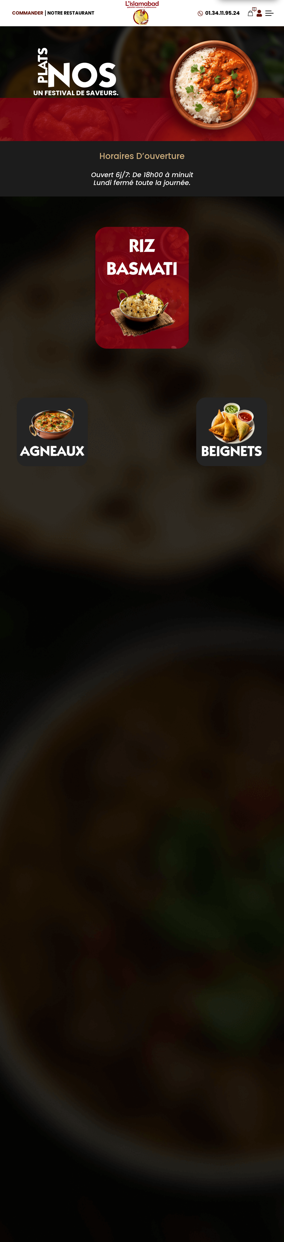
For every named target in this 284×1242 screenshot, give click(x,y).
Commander (27, 13)
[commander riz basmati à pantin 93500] (52, 424)
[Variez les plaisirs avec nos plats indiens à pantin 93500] (142, 13)
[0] (250, 13)
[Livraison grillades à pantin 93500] (231, 424)
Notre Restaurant (70, 13)
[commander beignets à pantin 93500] (142, 287)
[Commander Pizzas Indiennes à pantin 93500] (213, 87)
